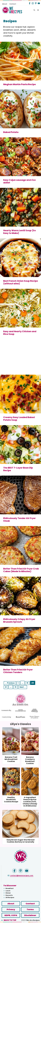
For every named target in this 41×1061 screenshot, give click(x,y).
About (4, 4)
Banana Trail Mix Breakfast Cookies (11, 759)
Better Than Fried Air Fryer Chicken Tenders (18, 671)
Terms (30, 909)
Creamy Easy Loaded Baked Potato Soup (19, 418)
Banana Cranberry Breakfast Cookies (30, 760)
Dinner (8, 893)
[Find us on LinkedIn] (14, 870)
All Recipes (10, 897)
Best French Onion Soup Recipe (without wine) (20, 282)
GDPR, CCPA (10, 915)
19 (28, 683)
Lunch (8, 891)
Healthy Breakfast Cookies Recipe (11, 799)
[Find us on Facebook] (30, 3)
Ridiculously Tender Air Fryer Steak (19, 519)
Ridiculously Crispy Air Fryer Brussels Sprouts (19, 620)
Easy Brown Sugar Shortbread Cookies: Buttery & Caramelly (20, 841)
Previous (10, 683)
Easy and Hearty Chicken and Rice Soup (19, 333)
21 (6, 687)
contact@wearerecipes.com (21, 875)
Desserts (9, 895)
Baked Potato (10, 132)
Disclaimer (30, 915)
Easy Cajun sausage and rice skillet (19, 181)
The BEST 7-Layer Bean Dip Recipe (18, 469)
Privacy (11, 909)
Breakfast (10, 888)
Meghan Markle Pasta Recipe (19, 84)
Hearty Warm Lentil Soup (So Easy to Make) (19, 232)
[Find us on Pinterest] (36, 3)
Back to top (10, 920)
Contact (12, 4)
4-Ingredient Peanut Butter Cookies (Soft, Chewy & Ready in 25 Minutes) (30, 801)
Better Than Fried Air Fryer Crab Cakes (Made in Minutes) (21, 570)
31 (16, 687)
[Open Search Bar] (34, 10)
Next (23, 687)
